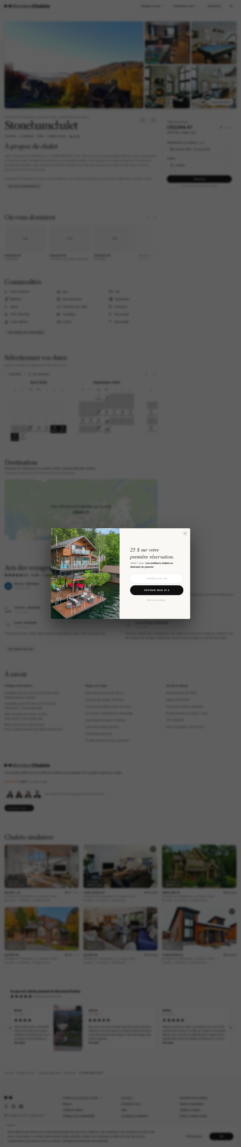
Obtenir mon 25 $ (156, 590)
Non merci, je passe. (156, 600)
